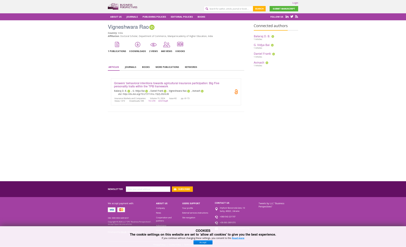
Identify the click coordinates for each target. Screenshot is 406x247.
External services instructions (195, 212)
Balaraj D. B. (262, 36)
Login (295, 2)
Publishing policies (154, 16)
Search (259, 8)
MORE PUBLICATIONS (167, 66)
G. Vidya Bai (262, 45)
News (158, 212)
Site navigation (188, 217)
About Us (116, 16)
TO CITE (151, 101)
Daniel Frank (262, 53)
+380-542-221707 (228, 216)
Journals (132, 16)
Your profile (187, 208)
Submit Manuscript (284, 8)
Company (160, 208)
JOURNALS (130, 66)
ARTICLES (113, 66)
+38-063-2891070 (228, 222)
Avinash (259, 62)
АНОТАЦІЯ (163, 101)
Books (201, 16)
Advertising (161, 225)
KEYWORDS (191, 66)
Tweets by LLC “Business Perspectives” (271, 205)
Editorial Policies (182, 16)
